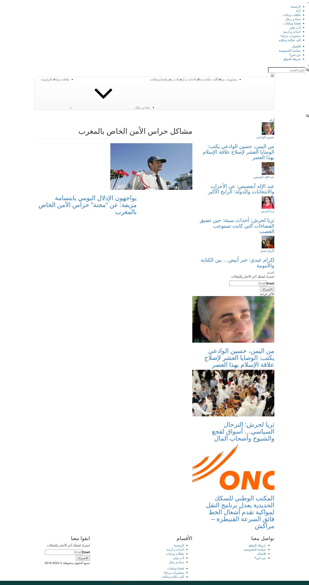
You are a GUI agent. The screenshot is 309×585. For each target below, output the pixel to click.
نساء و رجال (293, 19)
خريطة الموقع (292, 59)
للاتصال (296, 46)
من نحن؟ (295, 54)
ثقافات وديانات (292, 15)
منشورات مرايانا (291, 36)
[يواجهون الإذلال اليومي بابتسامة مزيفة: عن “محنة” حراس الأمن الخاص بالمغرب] (151, 166)
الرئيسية (296, 6)
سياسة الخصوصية (290, 50)
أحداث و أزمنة (292, 31)
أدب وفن (295, 27)
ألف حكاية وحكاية (290, 40)
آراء (298, 10)
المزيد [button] (270, 272)
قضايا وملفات (292, 23)
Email (270, 283)
